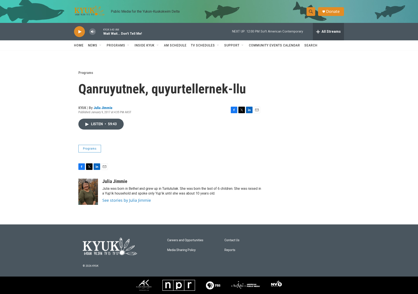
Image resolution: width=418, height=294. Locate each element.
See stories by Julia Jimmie (126, 200)
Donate (333, 11)
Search (310, 45)
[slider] (99, 31)
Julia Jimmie (103, 108)
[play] (79, 31)
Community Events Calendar (274, 45)
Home (79, 45)
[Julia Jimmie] (88, 192)
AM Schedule (175, 45)
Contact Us (231, 240)
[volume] (92, 32)
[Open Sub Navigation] (100, 45)
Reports (229, 250)
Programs (85, 72)
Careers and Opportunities (185, 240)
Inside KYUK (145, 45)
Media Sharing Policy (181, 250)
